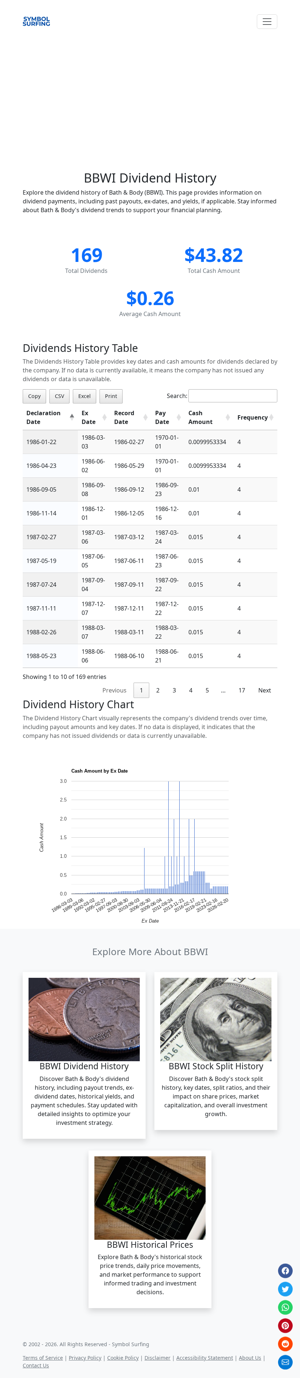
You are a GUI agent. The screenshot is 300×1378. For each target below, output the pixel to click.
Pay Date (162, 417)
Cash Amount (200, 417)
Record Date (124, 417)
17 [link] (242, 690)
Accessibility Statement (204, 1357)
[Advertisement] (150, 92)
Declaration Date (43, 417)
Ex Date (88, 417)
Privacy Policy (85, 1357)
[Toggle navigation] (267, 21)
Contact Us (36, 1365)
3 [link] (174, 690)
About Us (250, 1357)
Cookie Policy (123, 1357)
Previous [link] (114, 690)
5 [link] (207, 690)
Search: (177, 396)
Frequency (252, 417)
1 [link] (141, 690)
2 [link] (158, 690)
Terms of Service (43, 1357)
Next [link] (264, 690)
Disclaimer (157, 1357)
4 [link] (190, 690)
